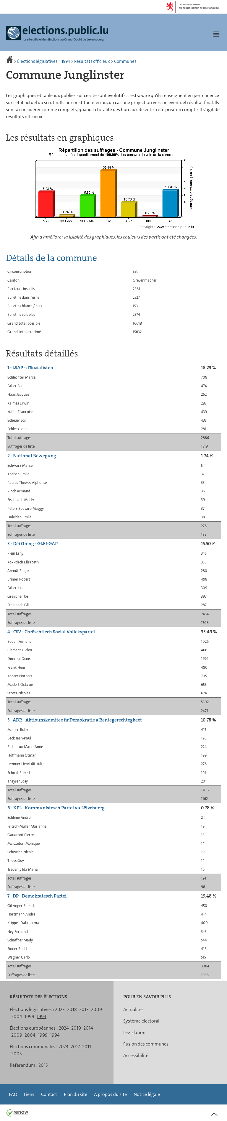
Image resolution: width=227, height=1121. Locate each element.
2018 (72, 1009)
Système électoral (141, 1021)
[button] (216, 34)
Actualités (133, 1009)
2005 (16, 1054)
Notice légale (147, 1094)
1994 (65, 61)
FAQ (13, 1094)
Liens (29, 1094)
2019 (76, 1028)
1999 (29, 1016)
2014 (88, 1028)
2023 (60, 1009)
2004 (16, 1016)
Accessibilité (135, 1055)
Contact (49, 1094)
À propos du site (110, 1094)
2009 (96, 1009)
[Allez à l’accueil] (10, 61)
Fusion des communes (145, 1044)
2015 (43, 1065)
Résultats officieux (92, 61)
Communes (125, 61)
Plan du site (75, 1094)
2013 (84, 1009)
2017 (75, 1046)
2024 (64, 1028)
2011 (86, 1046)
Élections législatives (37, 61)
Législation (134, 1032)
